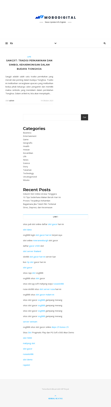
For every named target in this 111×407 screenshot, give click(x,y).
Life (29, 57)
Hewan (26, 149)
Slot (30, 332)
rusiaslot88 (58, 283)
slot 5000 (27, 337)
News (25, 159)
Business (27, 132)
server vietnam (30, 321)
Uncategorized (30, 176)
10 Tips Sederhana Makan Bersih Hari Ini (42, 197)
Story (25, 166)
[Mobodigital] (55, 17)
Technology (28, 173)
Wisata (26, 180)
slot (34, 273)
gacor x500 (34, 245)
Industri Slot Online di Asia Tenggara (40, 193)
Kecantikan (28, 153)
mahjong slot (29, 343)
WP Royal (65, 389)
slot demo (27, 359)
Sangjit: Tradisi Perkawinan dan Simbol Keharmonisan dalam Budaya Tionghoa (29, 64)
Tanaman (27, 170)
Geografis (27, 142)
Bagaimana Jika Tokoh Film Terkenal (39, 204)
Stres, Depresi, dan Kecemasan (37, 207)
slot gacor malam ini (45, 294)
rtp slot (30, 262)
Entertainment (29, 136)
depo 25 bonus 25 (60, 327)
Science (26, 163)
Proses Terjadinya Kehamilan (36, 200)
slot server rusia (47, 289)
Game (26, 139)
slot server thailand (32, 251)
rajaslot (26, 365)
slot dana (27, 229)
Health (26, 146)
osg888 (41, 300)
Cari (84, 117)
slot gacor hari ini (43, 235)
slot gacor (52, 224)
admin (11, 100)
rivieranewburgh (40, 240)
